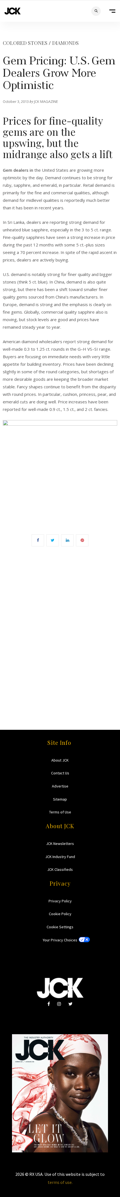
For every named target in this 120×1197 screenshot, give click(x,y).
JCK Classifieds (60, 869)
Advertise (60, 786)
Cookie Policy (60, 913)
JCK (12, 11)
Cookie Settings (60, 926)
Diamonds (65, 43)
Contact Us (60, 773)
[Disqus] (60, 630)
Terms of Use (60, 812)
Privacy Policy (60, 900)
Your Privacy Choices (60, 939)
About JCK (60, 760)
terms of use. (60, 1182)
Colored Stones (25, 43)
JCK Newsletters (60, 843)
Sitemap (60, 799)
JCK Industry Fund (60, 856)
